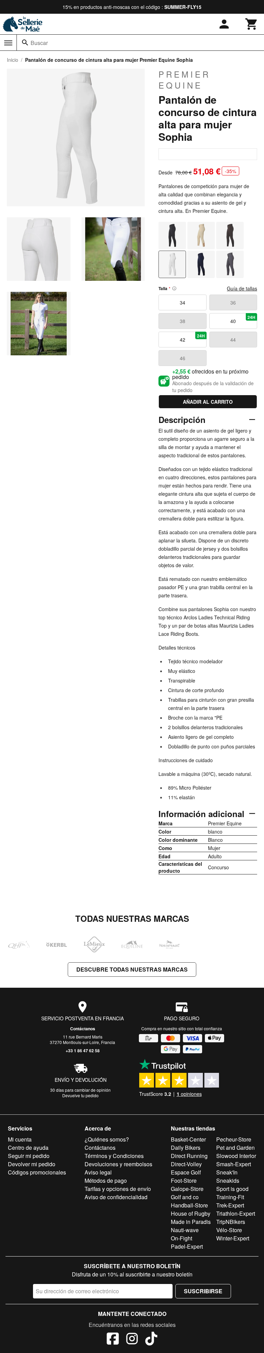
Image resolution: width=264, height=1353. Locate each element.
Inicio (12, 59)
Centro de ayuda (28, 1147)
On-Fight (181, 1238)
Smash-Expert (233, 1164)
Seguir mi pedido (29, 1156)
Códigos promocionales (37, 1172)
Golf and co (185, 1197)
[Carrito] (251, 24)
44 (233, 339)
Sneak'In (227, 1172)
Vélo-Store (229, 1230)
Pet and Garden (235, 1147)
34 (182, 302)
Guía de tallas (242, 288)
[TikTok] (151, 1340)
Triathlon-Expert (235, 1213)
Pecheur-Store (233, 1139)
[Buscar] (25, 42)
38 (182, 321)
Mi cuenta (20, 1139)
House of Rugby (190, 1213)
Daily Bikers (185, 1147)
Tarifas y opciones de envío (118, 1189)
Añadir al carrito (208, 401)
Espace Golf (186, 1172)
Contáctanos (82, 1028)
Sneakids (227, 1180)
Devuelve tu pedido (80, 1095)
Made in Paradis (191, 1222)
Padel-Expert (187, 1246)
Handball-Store (189, 1205)
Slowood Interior (236, 1156)
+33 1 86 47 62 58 (83, 1050)
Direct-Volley (186, 1164)
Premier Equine (184, 80)
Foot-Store (184, 1180)
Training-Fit (230, 1197)
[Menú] (8, 43)
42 (192, 338)
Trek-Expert (230, 1205)
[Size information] (174, 288)
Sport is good (232, 1189)
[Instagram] (132, 1340)
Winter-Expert (232, 1238)
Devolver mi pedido (31, 1164)
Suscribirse (203, 1291)
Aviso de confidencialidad (116, 1197)
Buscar (39, 43)
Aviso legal (98, 1172)
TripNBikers (230, 1222)
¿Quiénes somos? (107, 1139)
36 (233, 302)
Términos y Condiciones (114, 1156)
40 (242, 319)
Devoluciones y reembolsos (118, 1164)
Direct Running (189, 1156)
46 (182, 358)
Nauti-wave (185, 1230)
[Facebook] (113, 1340)
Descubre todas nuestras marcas (132, 969)
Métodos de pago (106, 1180)
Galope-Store (187, 1189)
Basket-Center (188, 1139)
